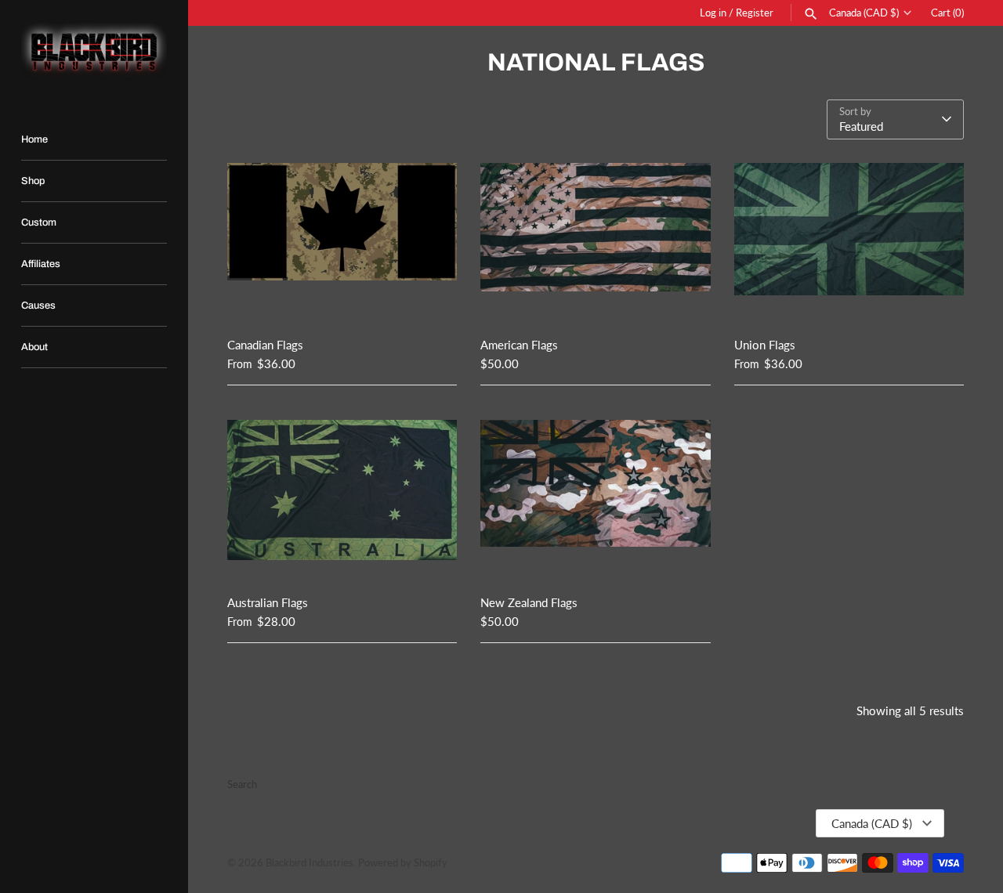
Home (34, 139)
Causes (38, 305)
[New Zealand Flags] (595, 496)
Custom (38, 222)
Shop (33, 180)
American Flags (519, 345)
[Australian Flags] (342, 496)
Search (242, 784)
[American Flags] (595, 239)
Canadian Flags (265, 345)
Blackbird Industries (309, 862)
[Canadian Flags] (342, 239)
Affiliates (40, 263)
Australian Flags (267, 602)
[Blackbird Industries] (94, 51)
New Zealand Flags (529, 602)
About (34, 347)
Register (754, 12)
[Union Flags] (849, 239)
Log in (713, 12)
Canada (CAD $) (864, 13)
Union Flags (764, 345)
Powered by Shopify (402, 862)
